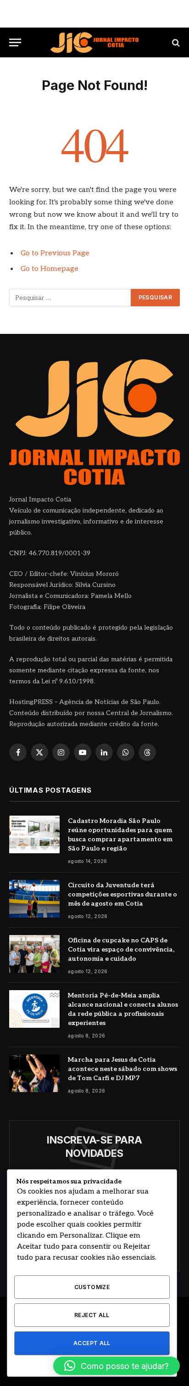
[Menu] (15, 42)
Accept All (92, 1343)
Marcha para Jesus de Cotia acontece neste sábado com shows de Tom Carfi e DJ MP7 (122, 1069)
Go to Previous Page (55, 253)
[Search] (175, 42)
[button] (116, 1366)
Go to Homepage (49, 269)
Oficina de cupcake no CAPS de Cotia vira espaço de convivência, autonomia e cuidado (121, 949)
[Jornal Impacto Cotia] (94, 42)
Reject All (92, 1315)
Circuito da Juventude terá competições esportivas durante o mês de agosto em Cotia (122, 894)
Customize (92, 1287)
